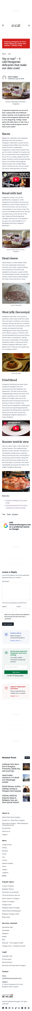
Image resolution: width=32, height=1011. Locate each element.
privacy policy (19, 675)
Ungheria (5, 872)
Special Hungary (7, 863)
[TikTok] (16, 1008)
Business (5, 851)
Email (19, 606)
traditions (14, 333)
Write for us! (6, 831)
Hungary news (7, 844)
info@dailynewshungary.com (12, 978)
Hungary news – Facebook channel (13, 946)
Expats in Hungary (8, 901)
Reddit (4, 936)
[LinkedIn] (3, 1008)
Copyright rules (7, 956)
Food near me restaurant (10, 892)
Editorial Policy (7, 962)
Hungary (5, 221)
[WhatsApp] (19, 1008)
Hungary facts (7, 904)
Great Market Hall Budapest (11, 911)
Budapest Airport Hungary (11, 908)
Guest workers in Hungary (10, 898)
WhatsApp (5, 930)
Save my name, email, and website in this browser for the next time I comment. (17, 617)
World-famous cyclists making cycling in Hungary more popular (11, 788)
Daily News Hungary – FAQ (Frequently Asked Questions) (15, 824)
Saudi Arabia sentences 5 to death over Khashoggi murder (10, 778)
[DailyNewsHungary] (16, 25)
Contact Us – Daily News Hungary (13, 820)
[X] (13, 1008)
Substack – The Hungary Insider (12, 943)
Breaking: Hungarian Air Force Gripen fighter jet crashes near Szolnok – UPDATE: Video (15, 43)
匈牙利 (4, 876)
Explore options (15, 640)
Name (4, 606)
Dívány (4, 138)
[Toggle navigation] (3, 25)
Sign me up (16, 672)
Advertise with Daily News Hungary (14, 965)
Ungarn (4, 869)
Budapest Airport (8, 889)
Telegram (5, 933)
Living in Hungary (8, 886)
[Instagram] (9, 1008)
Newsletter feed (7, 927)
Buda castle (6, 917)
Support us (13, 696)
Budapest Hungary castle (10, 914)
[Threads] (29, 1008)
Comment (6, 581)
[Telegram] (22, 1008)
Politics (4, 848)
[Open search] (29, 25)
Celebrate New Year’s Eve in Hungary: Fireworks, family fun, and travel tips (11, 767)
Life (3, 857)
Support (5, 834)
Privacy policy (6, 959)
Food (9, 514)
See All (27, 757)
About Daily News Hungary (11, 817)
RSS (3, 940)
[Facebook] (6, 1008)
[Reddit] (25, 1008)
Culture (4, 860)
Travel (4, 854)
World (4, 866)
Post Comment (7, 624)
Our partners (6, 828)
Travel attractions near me (11, 895)
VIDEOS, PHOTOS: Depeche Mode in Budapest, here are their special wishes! (10, 799)
